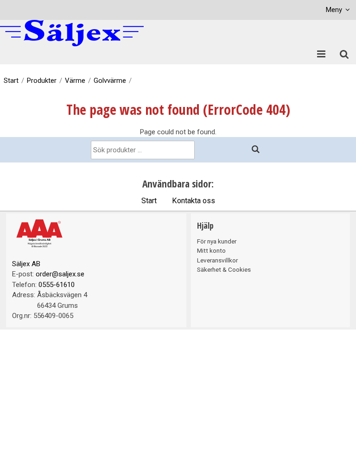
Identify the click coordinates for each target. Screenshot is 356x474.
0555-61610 (56, 285)
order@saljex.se (60, 274)
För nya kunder (216, 241)
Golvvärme (110, 80)
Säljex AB (26, 264)
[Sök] (256, 150)
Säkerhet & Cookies (224, 269)
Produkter (42, 80)
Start (11, 80)
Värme (75, 80)
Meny (334, 10)
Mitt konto (211, 250)
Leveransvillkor (217, 260)
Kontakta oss (193, 200)
